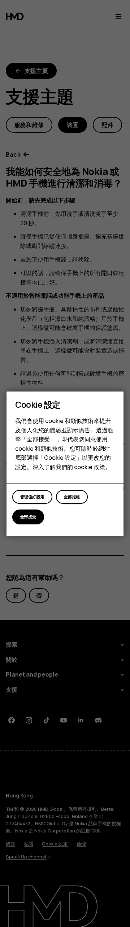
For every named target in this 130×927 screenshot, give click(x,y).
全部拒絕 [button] (72, 496)
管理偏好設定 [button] (32, 496)
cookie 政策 (89, 467)
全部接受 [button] (28, 516)
